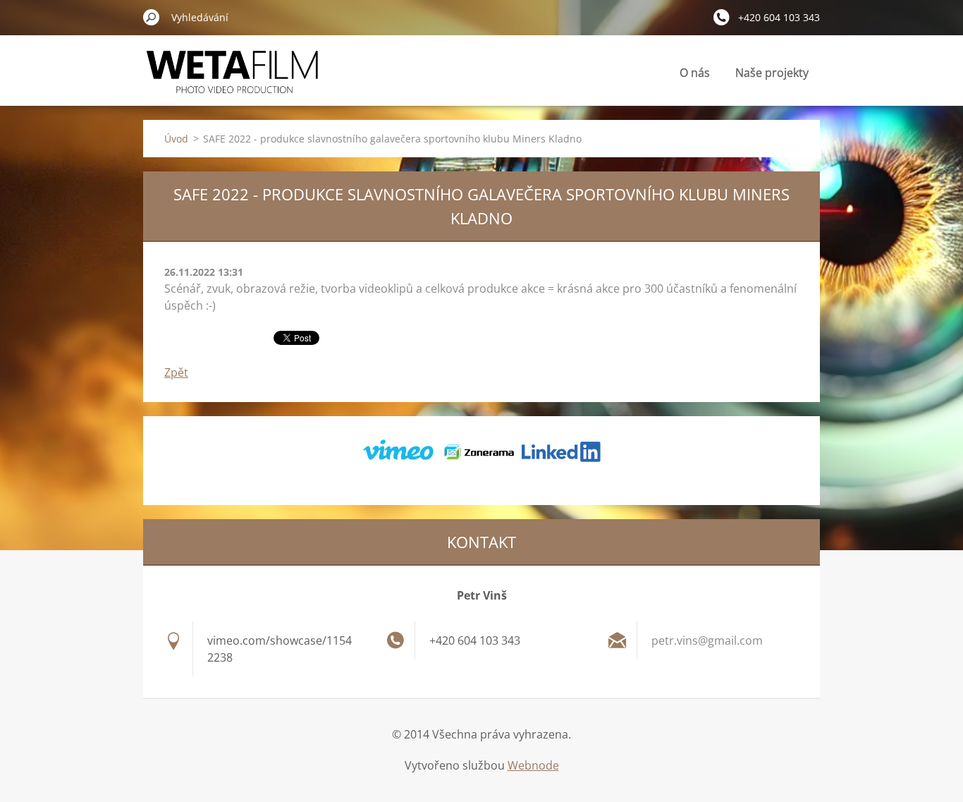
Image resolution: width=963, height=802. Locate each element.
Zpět (176, 372)
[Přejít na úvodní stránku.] (232, 80)
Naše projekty (772, 72)
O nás (695, 72)
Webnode (533, 765)
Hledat (151, 17)
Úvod (176, 138)
